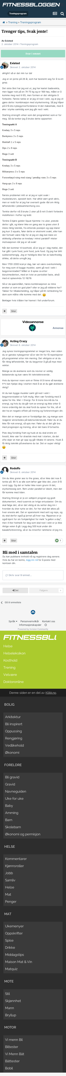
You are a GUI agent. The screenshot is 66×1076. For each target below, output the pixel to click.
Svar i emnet (33, 53)
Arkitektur (13, 717)
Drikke (10, 947)
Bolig (9, 704)
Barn (8, 820)
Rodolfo (15, 468)
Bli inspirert (13, 724)
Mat (8, 894)
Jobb (9, 873)
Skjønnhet (13, 1001)
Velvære (10, 675)
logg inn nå (32, 560)
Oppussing (13, 731)
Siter (13, 311)
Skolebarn (13, 827)
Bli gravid (12, 777)
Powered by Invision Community (33, 629)
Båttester (12, 1061)
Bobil (9, 1068)
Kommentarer (16, 859)
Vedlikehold (14, 745)
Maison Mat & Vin (18, 962)
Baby (9, 806)
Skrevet (23, 67)
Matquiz (11, 969)
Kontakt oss (48, 621)
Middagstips (14, 955)
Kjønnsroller (14, 866)
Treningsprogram (29, 44)
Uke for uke (14, 798)
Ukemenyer (14, 926)
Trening (9, 667)
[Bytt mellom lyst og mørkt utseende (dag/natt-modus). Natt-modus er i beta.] (46, 624)
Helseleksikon (14, 653)
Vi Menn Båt (14, 1054)
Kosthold (10, 660)
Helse (8, 646)
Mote (9, 981)
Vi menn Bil (14, 1040)
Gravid (10, 784)
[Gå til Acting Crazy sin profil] (5, 343)
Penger (10, 901)
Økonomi (12, 752)
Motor (10, 1027)
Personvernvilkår (29, 621)
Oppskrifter (14, 933)
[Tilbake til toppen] (33, 612)
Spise (9, 940)
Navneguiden (15, 791)
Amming (11, 813)
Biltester (11, 1047)
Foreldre (13, 765)
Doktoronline (13, 682)
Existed (9, 40)
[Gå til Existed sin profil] (5, 65)
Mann (9, 1008)
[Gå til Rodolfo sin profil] (5, 470)
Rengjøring (13, 738)
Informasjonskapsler (30, 624)
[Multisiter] (4, 311)
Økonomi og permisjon (22, 834)
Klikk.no (51, 692)
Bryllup (10, 1015)
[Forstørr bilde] (44, 294)
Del (16, 590)
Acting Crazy (18, 341)
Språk (12, 621)
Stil (7, 994)
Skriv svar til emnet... (20, 575)
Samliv (10, 880)
